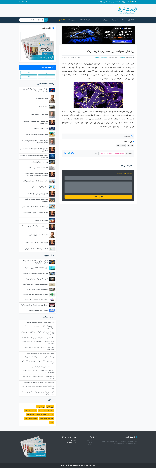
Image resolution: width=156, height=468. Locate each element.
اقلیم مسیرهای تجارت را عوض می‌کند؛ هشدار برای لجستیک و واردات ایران (37, 393)
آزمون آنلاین (50, 407)
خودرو (46, 77)
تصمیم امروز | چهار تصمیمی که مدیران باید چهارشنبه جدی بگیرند (38, 362)
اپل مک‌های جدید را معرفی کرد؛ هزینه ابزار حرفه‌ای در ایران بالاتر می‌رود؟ (37, 333)
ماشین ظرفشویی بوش (30, 411)
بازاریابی (105, 19)
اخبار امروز (130, 146)
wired (125, 136)
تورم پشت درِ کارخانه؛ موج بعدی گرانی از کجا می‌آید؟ (39, 357)
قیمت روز (62, 19)
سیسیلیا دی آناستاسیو (101, 57)
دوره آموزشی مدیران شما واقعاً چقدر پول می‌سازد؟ (40, 322)
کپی (96, 153)
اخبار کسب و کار (121, 146)
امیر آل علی (122, 57)
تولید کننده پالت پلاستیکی (46, 418)
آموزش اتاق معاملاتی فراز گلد (46, 411)
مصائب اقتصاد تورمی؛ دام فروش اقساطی (43, 367)
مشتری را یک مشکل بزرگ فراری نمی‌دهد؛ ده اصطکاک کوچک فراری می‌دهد (39, 327)
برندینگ (96, 19)
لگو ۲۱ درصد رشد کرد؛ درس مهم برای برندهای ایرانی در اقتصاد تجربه (39, 348)
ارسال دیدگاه (98, 196)
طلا (29, 73)
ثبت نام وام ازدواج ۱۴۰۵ (31, 418)
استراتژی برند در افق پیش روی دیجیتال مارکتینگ (40, 353)
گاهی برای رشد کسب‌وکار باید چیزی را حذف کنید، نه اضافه (38, 338)
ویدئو (90, 442)
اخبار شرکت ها (85, 19)
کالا (29, 77)
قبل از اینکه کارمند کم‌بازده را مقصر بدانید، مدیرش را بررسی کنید (38, 387)
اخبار (123, 19)
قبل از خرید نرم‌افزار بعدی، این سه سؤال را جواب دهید (39, 382)
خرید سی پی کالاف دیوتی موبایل (44, 414)
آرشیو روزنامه (72, 19)
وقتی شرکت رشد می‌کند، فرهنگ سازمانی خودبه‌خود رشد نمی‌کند (38, 377)
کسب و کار (115, 19)
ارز (46, 73)
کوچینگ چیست (40, 407)
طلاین (51, 422)
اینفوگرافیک (89, 444)
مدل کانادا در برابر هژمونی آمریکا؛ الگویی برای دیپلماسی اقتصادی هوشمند (38, 372)
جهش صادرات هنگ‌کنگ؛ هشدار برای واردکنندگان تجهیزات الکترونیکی (38, 343)
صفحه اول (131, 19)
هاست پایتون (30, 414)
